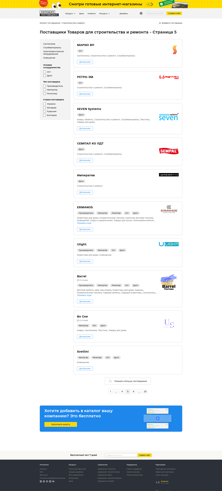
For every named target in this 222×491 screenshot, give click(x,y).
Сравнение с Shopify (106, 481)
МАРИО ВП (85, 45)
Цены (81, 13)
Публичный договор (135, 475)
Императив (86, 175)
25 (145, 391)
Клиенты (92, 13)
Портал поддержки (134, 469)
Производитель (55, 86)
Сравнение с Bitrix (105, 475)
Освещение (49, 58)
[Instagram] (41, 481)
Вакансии (44, 475)
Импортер (52, 90)
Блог (41, 472)
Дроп (49, 76)
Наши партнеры (162, 475)
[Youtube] (53, 481)
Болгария (52, 115)
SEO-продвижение (76, 475)
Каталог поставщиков (50, 23)
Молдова (51, 108)
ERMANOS (85, 207)
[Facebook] (47, 481)
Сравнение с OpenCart (107, 469)
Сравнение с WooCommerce (109, 472)
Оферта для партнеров (165, 472)
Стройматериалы (52, 48)
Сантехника (49, 44)
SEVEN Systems (89, 109)
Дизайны (124, 13)
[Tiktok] (50, 481)
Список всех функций (77, 469)
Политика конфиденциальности (52, 478)
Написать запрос (133, 472)
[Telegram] (44, 481)
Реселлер (52, 93)
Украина (51, 104)
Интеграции (73, 478)
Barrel (81, 276)
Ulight (81, 244)
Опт (49, 72)
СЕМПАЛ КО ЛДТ (90, 143)
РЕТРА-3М (85, 77)
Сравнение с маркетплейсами (110, 478)
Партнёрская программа (165, 469)
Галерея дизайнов (76, 472)
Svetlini (83, 351)
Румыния (51, 111)
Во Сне (82, 316)
